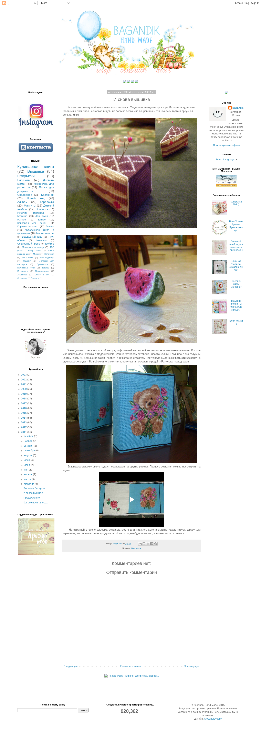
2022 (24, 379)
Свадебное (24, 194)
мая (26, 469)
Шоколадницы (47, 257)
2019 (24, 393)
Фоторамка (27, 257)
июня (27, 465)
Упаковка (22, 274)
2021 (24, 384)
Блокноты (23, 180)
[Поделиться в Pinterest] (156, 544)
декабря (29, 436)
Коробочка (47, 201)
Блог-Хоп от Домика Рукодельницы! (236, 226)
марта (28, 479)
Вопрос (45, 267)
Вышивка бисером (34, 488)
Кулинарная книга (35, 166)
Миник (36, 254)
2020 (24, 389)
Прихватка (42, 264)
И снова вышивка (33, 493)
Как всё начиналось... (35, 502)
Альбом (22, 201)
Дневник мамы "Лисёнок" (236, 284)
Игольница (22, 271)
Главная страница (131, 666)
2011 (24, 432)
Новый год (35, 198)
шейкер (49, 243)
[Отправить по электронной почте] (140, 544)
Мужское (22, 216)
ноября (28, 441)
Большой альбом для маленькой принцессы (236, 246)
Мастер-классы (45, 233)
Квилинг (27, 261)
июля (27, 460)
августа (28, 455)
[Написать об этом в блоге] (144, 544)
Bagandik (237, 107)
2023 (24, 374)
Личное (49, 226)
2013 (24, 422)
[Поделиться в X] (148, 544)
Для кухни (41, 216)
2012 (24, 427)
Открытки (26, 176)
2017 (24, 403)
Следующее (71, 666)
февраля (29, 484)
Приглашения (42, 271)
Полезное (49, 254)
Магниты (29, 205)
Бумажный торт (26, 267)
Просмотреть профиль (226, 145)
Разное (21, 219)
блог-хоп (35, 278)
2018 (24, 398)
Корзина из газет (28, 226)
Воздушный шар (32, 236)
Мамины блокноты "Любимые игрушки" (236, 305)
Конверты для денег (31, 223)
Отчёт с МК (42, 275)
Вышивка (136, 548)
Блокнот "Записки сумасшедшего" (236, 265)
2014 (24, 417)
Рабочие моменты (30, 212)
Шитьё (42, 219)
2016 (24, 408)
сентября (29, 450)
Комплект (41, 240)
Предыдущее (191, 666)
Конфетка (42, 209)
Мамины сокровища (33, 247)
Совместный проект (29, 243)
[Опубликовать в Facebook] (152, 544)
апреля (28, 474)
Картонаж (47, 194)
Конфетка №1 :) (236, 203)
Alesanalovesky (212, 718)
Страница (22, 278)
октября (29, 445)
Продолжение (31, 497)
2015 (24, 412)
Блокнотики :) (236, 322)
